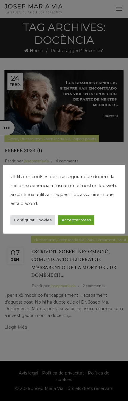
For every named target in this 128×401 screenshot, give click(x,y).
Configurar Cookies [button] (32, 219)
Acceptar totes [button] (76, 219)
